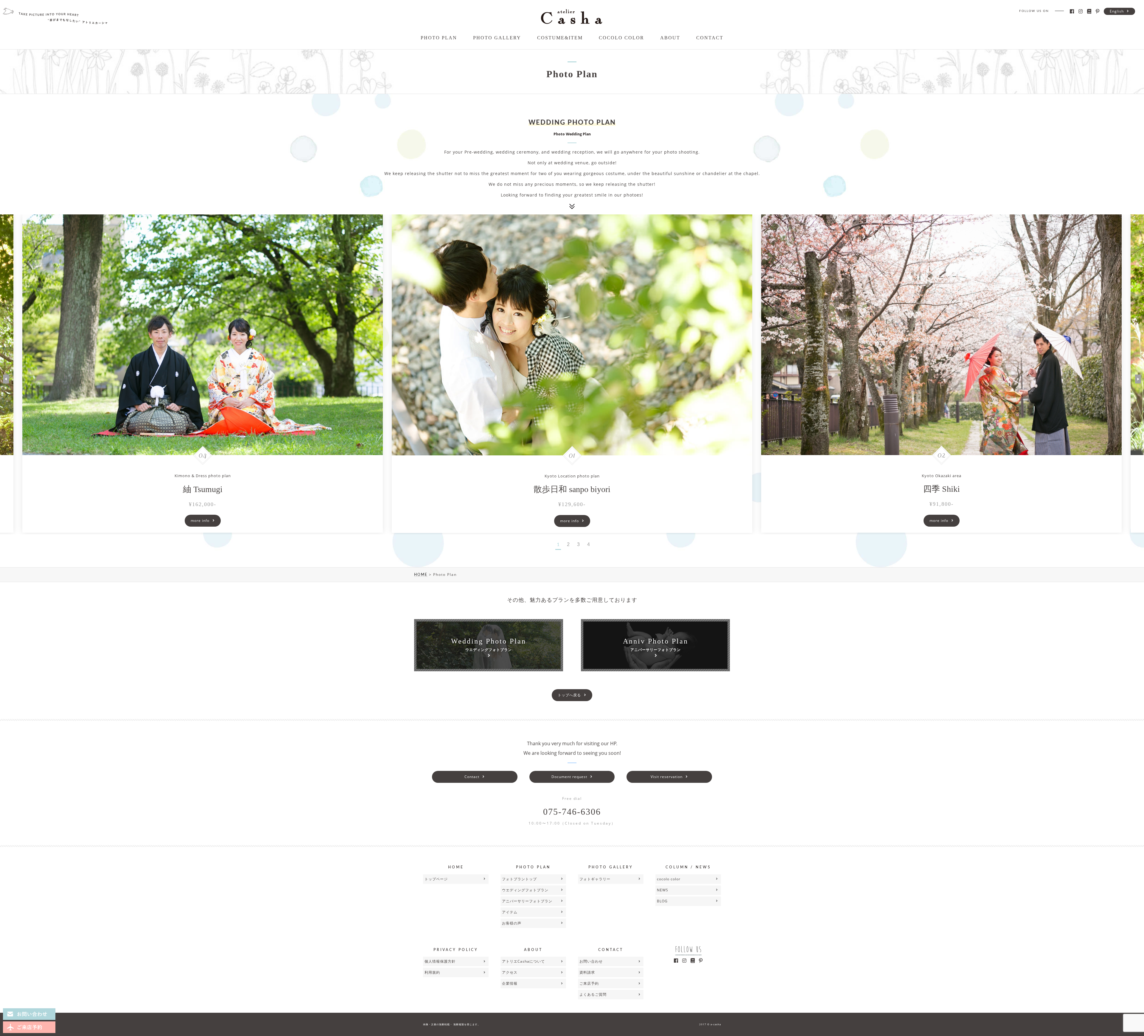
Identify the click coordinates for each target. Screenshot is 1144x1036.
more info (200, 520)
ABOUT (670, 37)
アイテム (509, 912)
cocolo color (668, 879)
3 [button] (578, 544)
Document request (569, 776)
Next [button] (1138, 379)
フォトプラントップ (519, 879)
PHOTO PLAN (439, 37)
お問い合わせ (591, 961)
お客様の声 (511, 923)
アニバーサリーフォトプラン (527, 901)
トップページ (436, 879)
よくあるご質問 (593, 994)
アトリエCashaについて (523, 961)
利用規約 (432, 972)
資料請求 (587, 972)
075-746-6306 (572, 812)
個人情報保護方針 (440, 961)
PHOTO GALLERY (497, 37)
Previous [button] (6, 379)
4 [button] (588, 544)
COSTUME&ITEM (560, 37)
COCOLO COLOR (621, 37)
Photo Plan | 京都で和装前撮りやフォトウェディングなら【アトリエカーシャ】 (571, 16)
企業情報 (509, 983)
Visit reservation (667, 776)
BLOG (662, 901)
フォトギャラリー (594, 879)
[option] (572, 373)
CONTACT (709, 37)
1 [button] (558, 544)
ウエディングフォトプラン (525, 890)
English (1117, 11)
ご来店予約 (589, 983)
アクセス (509, 972)
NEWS (662, 890)
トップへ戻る (569, 695)
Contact (471, 776)
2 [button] (568, 544)
